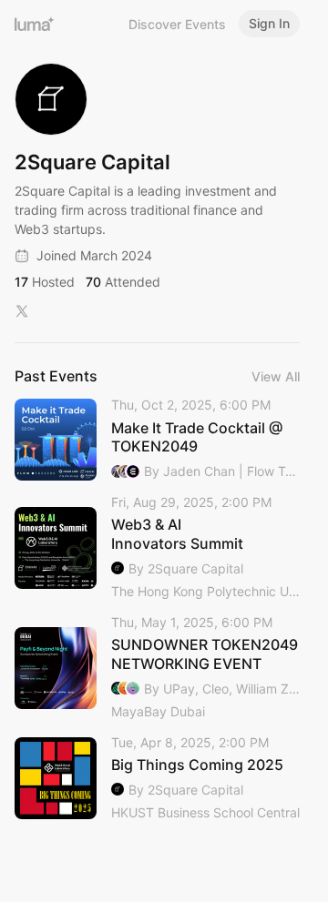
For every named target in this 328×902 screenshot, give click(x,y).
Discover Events (177, 24)
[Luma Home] (35, 23)
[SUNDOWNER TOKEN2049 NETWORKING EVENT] (157, 668)
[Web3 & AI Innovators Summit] (157, 548)
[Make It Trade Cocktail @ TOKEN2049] (157, 439)
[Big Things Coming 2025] (157, 778)
